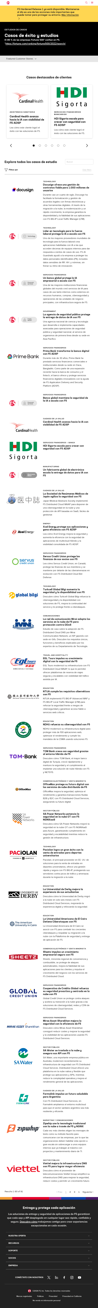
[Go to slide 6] (64, 146)
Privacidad (53, 1296)
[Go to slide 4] (52, 146)
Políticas (40, 1296)
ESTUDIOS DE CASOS (16, 29)
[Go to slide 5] (58, 146)
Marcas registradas (24, 1296)
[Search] (86, 2)
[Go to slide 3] (46, 146)
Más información (70, 15)
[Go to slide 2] (40, 146)
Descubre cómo (29, 1221)
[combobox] (23, 59)
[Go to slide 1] (34, 146)
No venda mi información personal (46, 1300)
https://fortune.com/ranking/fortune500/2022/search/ (35, 43)
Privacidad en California (72, 1296)
